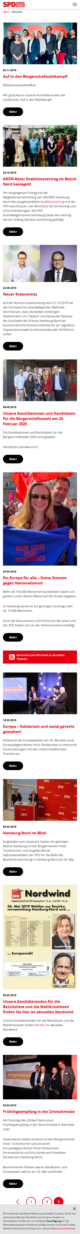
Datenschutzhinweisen (63, 1228)
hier (42, 1025)
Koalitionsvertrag (53, 202)
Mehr (13, 112)
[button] (74, 1208)
